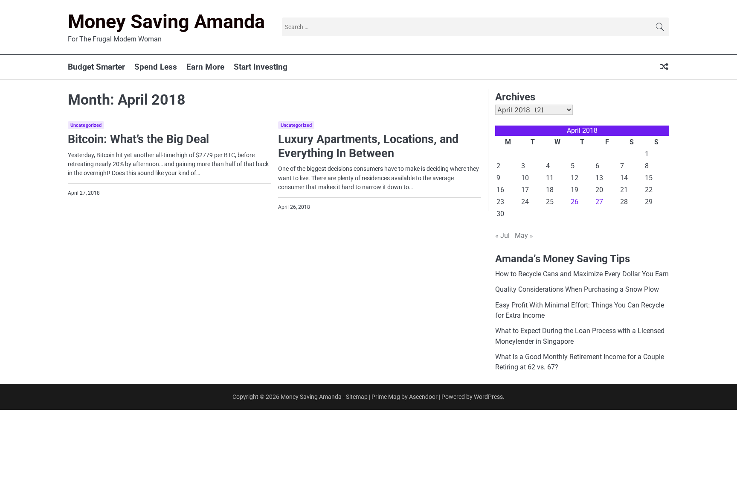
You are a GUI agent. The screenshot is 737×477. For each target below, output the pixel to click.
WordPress (488, 396)
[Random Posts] (664, 67)
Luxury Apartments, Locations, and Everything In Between (368, 146)
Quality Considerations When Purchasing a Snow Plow (577, 289)
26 (574, 202)
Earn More (205, 67)
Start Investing (260, 67)
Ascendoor (423, 396)
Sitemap (357, 396)
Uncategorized (86, 125)
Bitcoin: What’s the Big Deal (138, 139)
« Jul (502, 235)
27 (599, 202)
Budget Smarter (96, 67)
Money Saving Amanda (166, 21)
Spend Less (155, 67)
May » (524, 235)
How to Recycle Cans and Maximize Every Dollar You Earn (582, 274)
